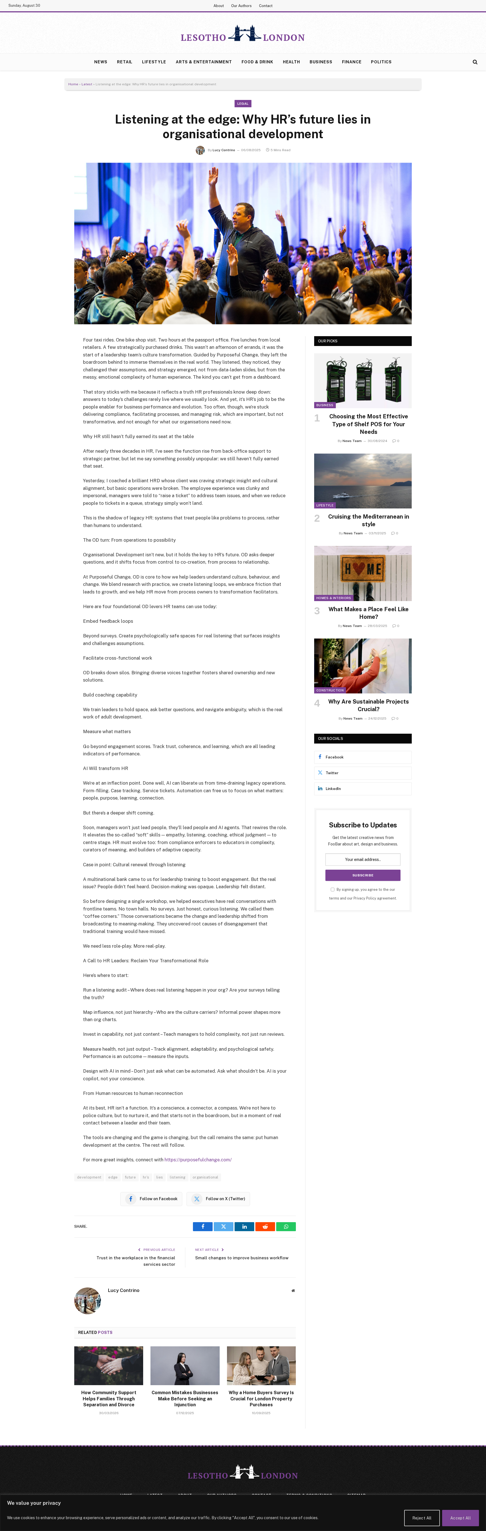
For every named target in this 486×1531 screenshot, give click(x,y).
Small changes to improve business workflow (242, 1257)
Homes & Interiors (333, 598)
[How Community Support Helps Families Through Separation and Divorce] (108, 1365)
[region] (243, 1513)
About (218, 6)
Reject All (422, 1518)
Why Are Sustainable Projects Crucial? (368, 705)
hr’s (146, 1177)
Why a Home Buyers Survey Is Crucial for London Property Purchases (261, 1399)
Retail (124, 62)
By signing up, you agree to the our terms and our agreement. (363, 893)
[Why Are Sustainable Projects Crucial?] (363, 666)
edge (113, 1177)
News (100, 62)
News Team (352, 441)
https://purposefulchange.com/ (198, 1159)
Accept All (460, 1518)
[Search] (475, 62)
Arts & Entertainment (204, 62)
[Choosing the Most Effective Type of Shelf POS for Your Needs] (363, 380)
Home (73, 84)
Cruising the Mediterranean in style (368, 520)
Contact (266, 6)
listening (178, 1177)
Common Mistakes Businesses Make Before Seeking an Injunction (185, 1399)
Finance (352, 62)
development (89, 1177)
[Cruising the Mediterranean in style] (363, 481)
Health (291, 62)
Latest (87, 84)
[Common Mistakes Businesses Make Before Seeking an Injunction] (184, 1365)
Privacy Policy (365, 898)
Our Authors (241, 6)
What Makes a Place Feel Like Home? (368, 613)
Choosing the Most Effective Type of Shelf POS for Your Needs (368, 424)
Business (321, 62)
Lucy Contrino (224, 150)
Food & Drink (257, 62)
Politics (381, 62)
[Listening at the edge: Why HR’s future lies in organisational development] (243, 243)
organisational (205, 1177)
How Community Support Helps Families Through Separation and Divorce (108, 1399)
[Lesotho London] (243, 33)
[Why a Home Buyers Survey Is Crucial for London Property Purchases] (261, 1365)
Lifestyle (154, 62)
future (130, 1177)
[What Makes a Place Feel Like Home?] (363, 573)
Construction (330, 690)
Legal (243, 104)
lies (159, 1177)
